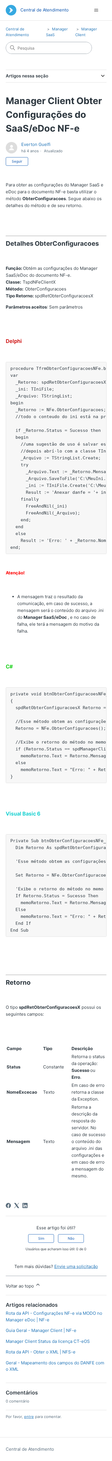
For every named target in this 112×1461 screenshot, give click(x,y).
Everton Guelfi (36, 144)
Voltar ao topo (20, 1286)
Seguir (17, 161)
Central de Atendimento (30, 1449)
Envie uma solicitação (76, 1266)
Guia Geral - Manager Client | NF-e (41, 1330)
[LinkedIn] (25, 1205)
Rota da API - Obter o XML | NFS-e (41, 1352)
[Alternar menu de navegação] (96, 10)
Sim (41, 1238)
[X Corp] (16, 1205)
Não (71, 1238)
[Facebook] (8, 1205)
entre (29, 1416)
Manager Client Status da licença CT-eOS (48, 1341)
